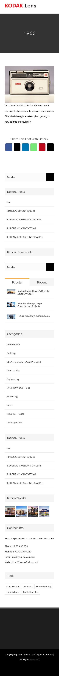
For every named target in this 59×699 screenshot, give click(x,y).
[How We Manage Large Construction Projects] (11, 304)
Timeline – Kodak (15, 413)
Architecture (13, 344)
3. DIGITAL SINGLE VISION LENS (24, 219)
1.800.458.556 (20, 546)
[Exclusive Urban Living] (32, 511)
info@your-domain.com (23, 556)
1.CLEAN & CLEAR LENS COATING (25, 237)
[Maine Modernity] (21, 511)
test (9, 202)
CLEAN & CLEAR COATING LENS (24, 361)
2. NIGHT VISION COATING (21, 228)
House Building (43, 586)
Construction (13, 370)
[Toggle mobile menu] (53, 8)
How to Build (12, 592)
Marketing (12, 396)
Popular (17, 282)
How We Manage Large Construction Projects (29, 305)
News (9, 405)
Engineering (13, 379)
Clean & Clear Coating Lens (21, 210)
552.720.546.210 (22, 551)
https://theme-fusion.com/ (24, 562)
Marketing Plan (30, 592)
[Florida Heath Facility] (10, 511)
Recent (42, 282)
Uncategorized (14, 422)
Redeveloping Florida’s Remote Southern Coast (33, 292)
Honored (27, 586)
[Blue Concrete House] (44, 511)
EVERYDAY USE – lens (18, 387)
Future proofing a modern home (33, 315)
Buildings (11, 353)
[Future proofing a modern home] (11, 317)
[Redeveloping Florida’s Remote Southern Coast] (11, 292)
